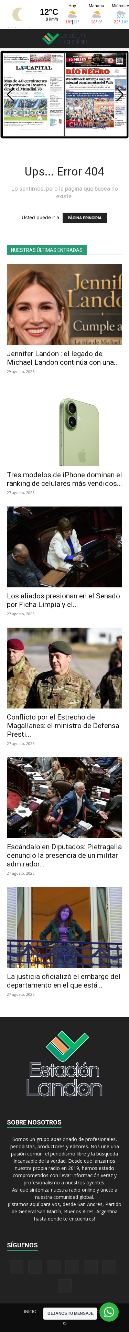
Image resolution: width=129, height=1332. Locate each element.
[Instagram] (35, 1267)
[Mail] (54, 1267)
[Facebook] (16, 1267)
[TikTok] (72, 1267)
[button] (12, 38)
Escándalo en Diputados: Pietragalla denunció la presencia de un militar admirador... (64, 855)
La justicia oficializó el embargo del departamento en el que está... (63, 980)
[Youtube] (65, 1286)
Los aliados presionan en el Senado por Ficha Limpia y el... (63, 600)
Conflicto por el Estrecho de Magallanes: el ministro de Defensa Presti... (63, 725)
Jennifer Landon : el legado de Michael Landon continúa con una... (63, 358)
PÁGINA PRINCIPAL (85, 217)
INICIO (30, 1311)
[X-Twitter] (91, 1267)
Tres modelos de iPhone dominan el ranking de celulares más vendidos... (64, 479)
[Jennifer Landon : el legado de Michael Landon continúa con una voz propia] (64, 304)
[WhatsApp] (109, 1267)
